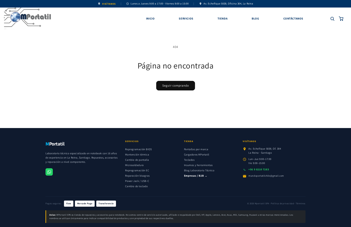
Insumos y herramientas (198, 165)
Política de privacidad (282, 203)
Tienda (223, 18)
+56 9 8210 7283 (258, 169)
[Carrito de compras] (341, 19)
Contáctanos (293, 18)
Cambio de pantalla (137, 160)
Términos (301, 203)
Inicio (150, 18)
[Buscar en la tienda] (332, 19)
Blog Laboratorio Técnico (199, 170)
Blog (255, 18)
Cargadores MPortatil (196, 154)
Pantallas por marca (196, 149)
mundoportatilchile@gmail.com (266, 175)
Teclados (189, 160)
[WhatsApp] (49, 172)
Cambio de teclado (136, 186)
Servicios (186, 18)
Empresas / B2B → (195, 175)
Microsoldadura (134, 165)
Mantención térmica (137, 154)
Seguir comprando (175, 85)
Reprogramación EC (137, 170)
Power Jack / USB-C (137, 181)
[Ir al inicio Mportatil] (70, 19)
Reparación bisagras (137, 175)
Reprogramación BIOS (138, 149)
